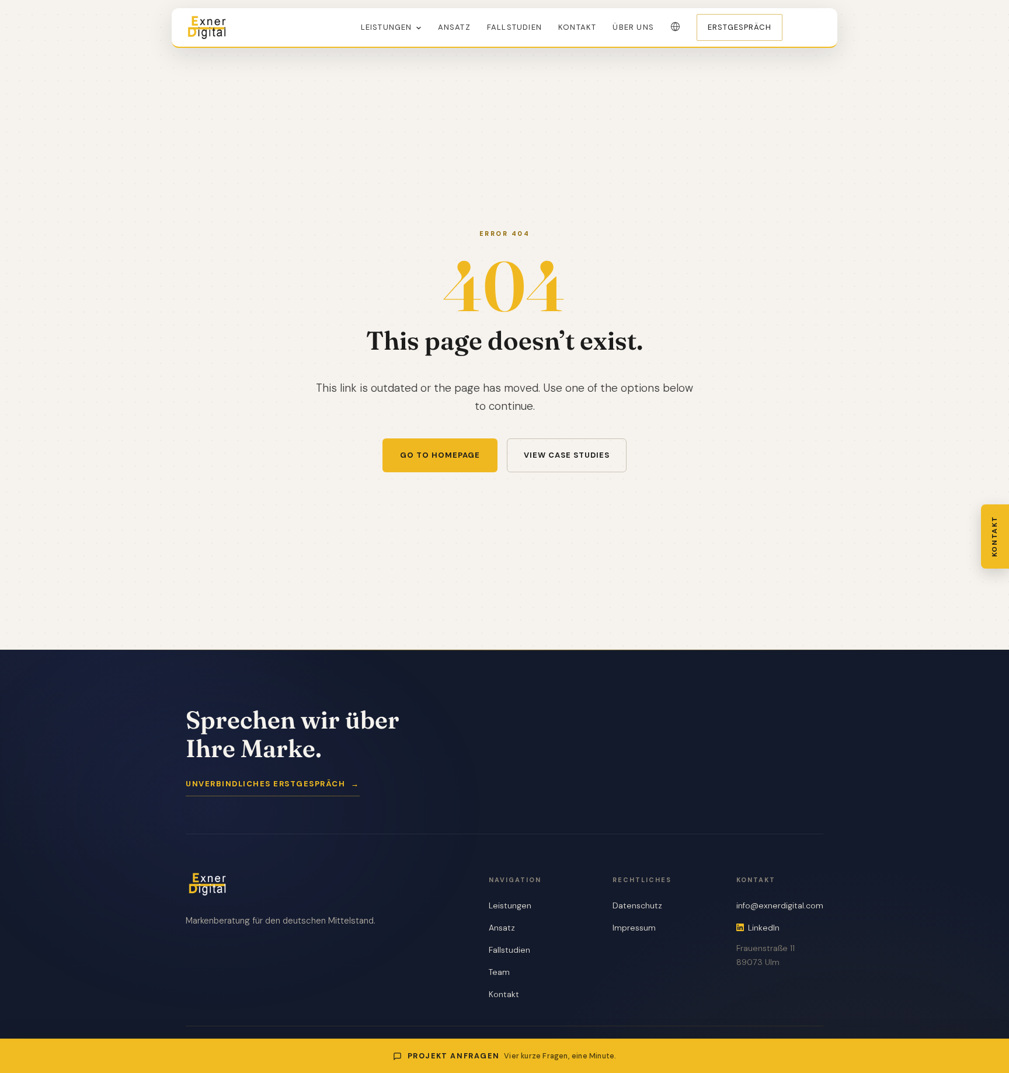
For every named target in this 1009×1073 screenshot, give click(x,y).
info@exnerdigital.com (779, 905)
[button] (675, 26)
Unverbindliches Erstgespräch (273, 784)
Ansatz (454, 27)
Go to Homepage (440, 455)
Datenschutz (637, 905)
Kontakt (577, 27)
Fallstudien (514, 27)
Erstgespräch (739, 27)
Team (499, 972)
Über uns (633, 27)
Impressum (634, 927)
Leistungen (386, 27)
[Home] (207, 28)
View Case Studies (567, 455)
